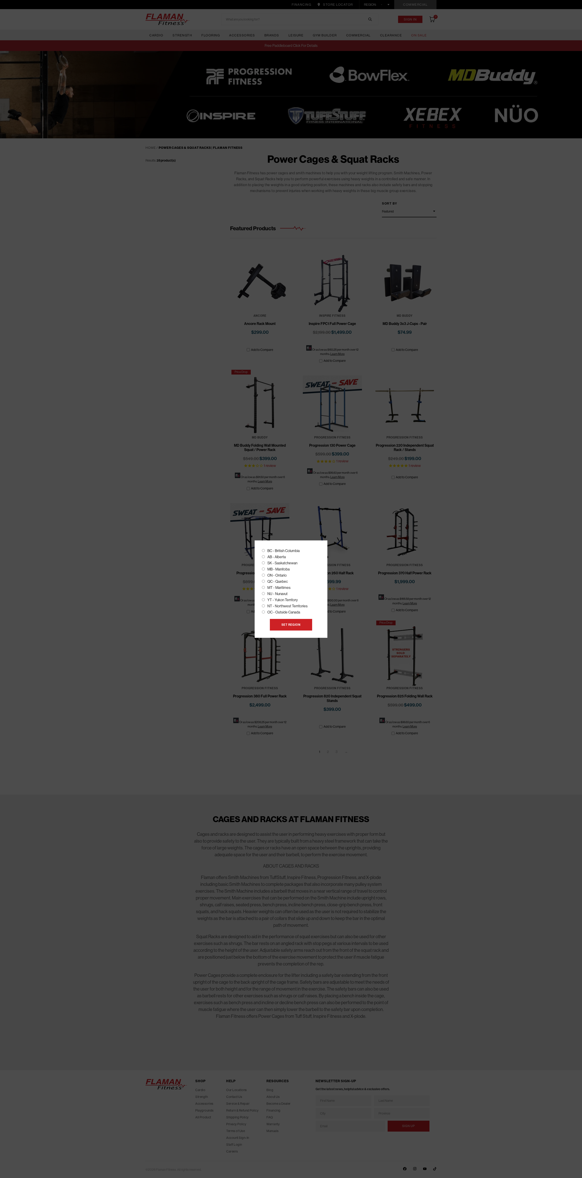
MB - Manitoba (278, 569)
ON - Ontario (277, 575)
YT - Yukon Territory (282, 600)
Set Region (291, 624)
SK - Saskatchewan (282, 563)
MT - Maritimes (279, 587)
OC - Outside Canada (283, 612)
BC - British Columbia (283, 551)
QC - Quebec (277, 581)
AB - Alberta (276, 557)
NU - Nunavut (277, 594)
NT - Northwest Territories (287, 606)
